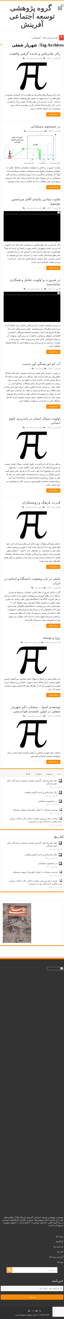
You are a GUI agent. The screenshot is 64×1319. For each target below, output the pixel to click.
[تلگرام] (29, 1311)
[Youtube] (36, 1311)
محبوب (49, 774)
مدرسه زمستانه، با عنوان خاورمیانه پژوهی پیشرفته (35, 810)
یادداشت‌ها (31, 58)
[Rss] (40, 1311)
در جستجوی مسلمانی (45, 126)
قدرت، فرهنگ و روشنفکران (41, 502)
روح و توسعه (51, 637)
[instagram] (33, 1311)
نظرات (38, 774)
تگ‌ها (28, 774)
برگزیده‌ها (39, 58)
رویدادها (59, 1236)
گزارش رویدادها (56, 1257)
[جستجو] (9, 1270)
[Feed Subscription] (1, 44)
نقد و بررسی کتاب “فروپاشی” (44, 37)
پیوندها (60, 1262)
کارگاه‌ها (59, 1241)
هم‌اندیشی (31, 716)
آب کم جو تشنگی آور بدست (41, 364)
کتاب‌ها (60, 1251)
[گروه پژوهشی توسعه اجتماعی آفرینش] (32, 15)
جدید (59, 774)
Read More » (53, 114)
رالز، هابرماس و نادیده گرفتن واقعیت (34, 53)
